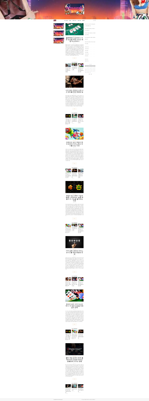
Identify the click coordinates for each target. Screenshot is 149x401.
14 (85, 69)
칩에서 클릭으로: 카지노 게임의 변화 (80, 390)
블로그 (70, 20)
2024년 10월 (86, 48)
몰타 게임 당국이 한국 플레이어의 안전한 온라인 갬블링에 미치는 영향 (74, 359)
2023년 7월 (86, 50)
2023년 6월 (86, 52)
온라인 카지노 (74, 20)
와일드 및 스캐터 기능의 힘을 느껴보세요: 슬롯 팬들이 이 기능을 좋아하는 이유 (68, 121)
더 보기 (74, 108)
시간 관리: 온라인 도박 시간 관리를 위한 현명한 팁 (74, 91)
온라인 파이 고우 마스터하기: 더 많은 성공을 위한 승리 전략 (74, 306)
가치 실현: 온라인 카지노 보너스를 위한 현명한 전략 (74, 252)
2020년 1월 (86, 55)
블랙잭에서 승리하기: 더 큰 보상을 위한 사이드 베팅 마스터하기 (74, 39)
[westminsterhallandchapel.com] (74, 9)
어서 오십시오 (66, 20)
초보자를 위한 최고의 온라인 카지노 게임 (74, 68)
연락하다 (83, 20)
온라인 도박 (79, 20)
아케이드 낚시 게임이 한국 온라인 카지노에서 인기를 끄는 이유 (74, 144)
